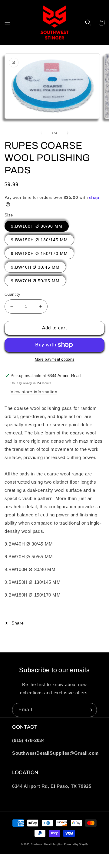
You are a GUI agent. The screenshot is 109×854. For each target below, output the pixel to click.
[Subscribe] (90, 710)
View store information (34, 391)
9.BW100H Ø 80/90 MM (36, 226)
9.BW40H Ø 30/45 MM (35, 267)
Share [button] (18, 623)
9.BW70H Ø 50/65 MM (35, 280)
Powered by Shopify (76, 844)
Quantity (12, 294)
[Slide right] (67, 133)
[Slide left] (41, 133)
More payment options (54, 359)
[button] (7, 22)
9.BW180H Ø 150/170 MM (39, 253)
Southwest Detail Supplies (47, 844)
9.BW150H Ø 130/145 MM (39, 239)
